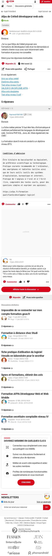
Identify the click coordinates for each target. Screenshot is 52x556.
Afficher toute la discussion (24, 289)
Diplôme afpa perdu (10, 82)
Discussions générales (23, 6)
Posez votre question (13, 69)
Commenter (10, 204)
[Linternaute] (13, 542)
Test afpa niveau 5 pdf (11, 94)
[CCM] (10, 1)
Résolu (6, 21)
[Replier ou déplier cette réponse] (49, 108)
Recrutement (10, 520)
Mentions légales (29, 523)
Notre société (29, 518)
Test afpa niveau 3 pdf (11, 85)
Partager (31, 69)
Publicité (38, 518)
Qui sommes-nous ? (10, 518)
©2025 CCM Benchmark (26, 525)
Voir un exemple (44, 502)
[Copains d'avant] (13, 547)
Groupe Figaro (41, 523)
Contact (45, 518)
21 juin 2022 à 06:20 (23, 34)
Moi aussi (26, 64)
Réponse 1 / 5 (7, 108)
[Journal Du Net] (38, 537)
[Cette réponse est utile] (19, 204)
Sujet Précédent (10, 11)
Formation (5, 25)
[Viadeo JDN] (38, 547)
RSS (21, 523)
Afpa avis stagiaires (10, 91)
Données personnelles (23, 520)
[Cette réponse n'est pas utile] (27, 204)
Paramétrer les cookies (38, 520)
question (47, 2)
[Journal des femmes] (13, 537)
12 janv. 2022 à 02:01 (16, 262)
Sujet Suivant (43, 11)
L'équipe (21, 518)
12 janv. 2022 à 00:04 (16, 117)
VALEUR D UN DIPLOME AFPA (14, 88)
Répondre (17, 297)
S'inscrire (26, 482)
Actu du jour (8, 502)
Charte (16, 523)
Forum (9, 6)
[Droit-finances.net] (38, 542)
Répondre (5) (10, 64)
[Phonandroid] (38, 553)
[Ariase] (13, 552)
